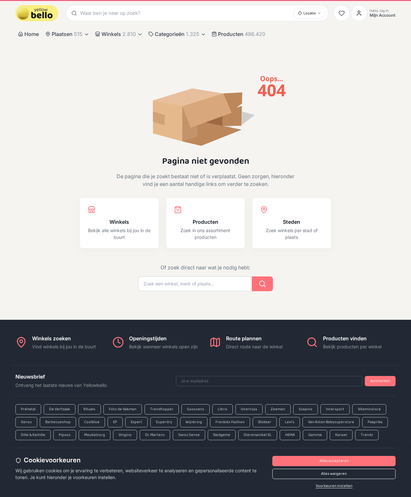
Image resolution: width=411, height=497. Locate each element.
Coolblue (92, 422)
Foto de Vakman (122, 409)
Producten (241, 34)
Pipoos (65, 435)
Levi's (289, 422)
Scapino (305, 409)
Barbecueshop (58, 422)
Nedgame (221, 435)
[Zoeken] (73, 13)
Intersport (335, 409)
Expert (136, 422)
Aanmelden (380, 381)
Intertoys (249, 409)
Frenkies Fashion (230, 422)
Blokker (264, 422)
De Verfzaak (59, 409)
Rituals (89, 409)
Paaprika (375, 422)
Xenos (26, 422)
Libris (222, 409)
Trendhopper (161, 409)
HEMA (290, 435)
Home (31, 34)
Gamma (315, 435)
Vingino (125, 435)
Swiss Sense (189, 435)
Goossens (195, 409)
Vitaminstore (369, 409)
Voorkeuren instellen (334, 486)
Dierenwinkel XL (258, 435)
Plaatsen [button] (67, 34)
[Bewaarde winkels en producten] (342, 13)
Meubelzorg (94, 435)
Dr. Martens (155, 435)
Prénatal (28, 409)
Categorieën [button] (177, 34)
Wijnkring (194, 422)
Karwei (341, 435)
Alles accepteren (334, 461)
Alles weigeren (334, 474)
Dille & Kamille (33, 435)
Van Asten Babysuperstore (331, 422)
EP (115, 422)
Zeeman (278, 409)
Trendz (367, 435)
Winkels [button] (118, 34)
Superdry (164, 422)
